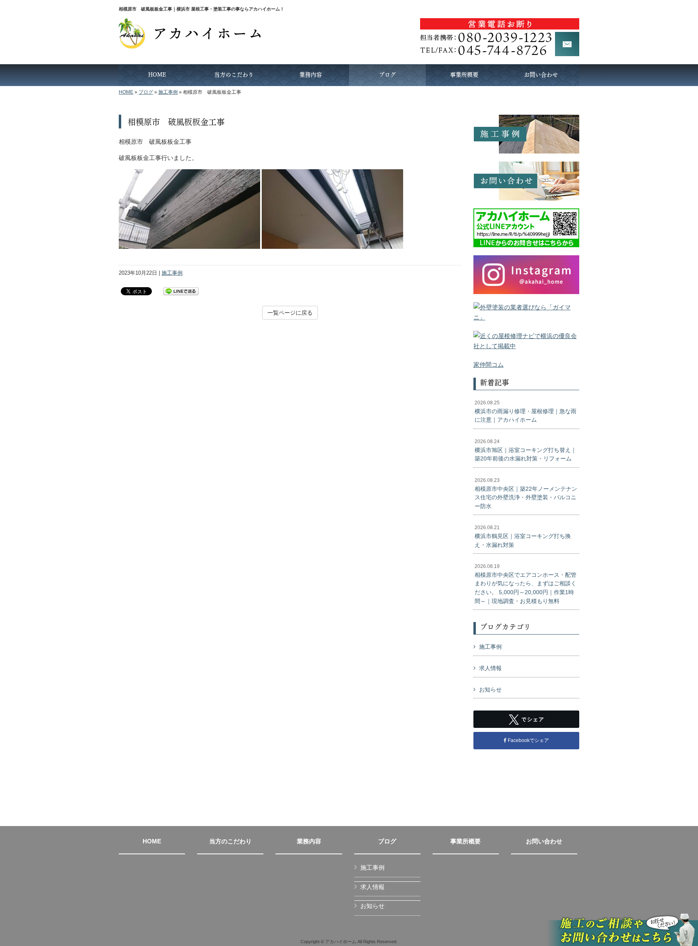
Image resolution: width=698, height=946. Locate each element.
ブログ (146, 92)
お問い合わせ (544, 841)
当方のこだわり (230, 841)
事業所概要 (465, 841)
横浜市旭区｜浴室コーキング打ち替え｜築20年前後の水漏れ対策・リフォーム (525, 450)
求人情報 (490, 668)
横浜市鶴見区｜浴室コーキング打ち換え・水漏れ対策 (523, 536)
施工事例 (168, 92)
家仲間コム (488, 364)
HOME (126, 92)
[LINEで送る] (181, 290)
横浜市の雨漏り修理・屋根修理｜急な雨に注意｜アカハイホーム (525, 411)
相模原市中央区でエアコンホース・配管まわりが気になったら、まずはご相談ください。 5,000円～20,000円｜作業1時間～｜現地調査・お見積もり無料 (525, 583)
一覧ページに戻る (290, 312)
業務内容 (309, 841)
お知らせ (490, 689)
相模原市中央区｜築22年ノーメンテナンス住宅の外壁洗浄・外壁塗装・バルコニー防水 (526, 493)
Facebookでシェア (528, 740)
